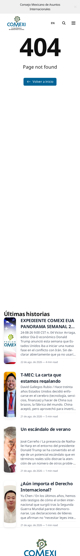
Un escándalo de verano (45, 429)
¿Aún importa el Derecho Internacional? (47, 487)
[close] (75, 7)
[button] (64, 23)
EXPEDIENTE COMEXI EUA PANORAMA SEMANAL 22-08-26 (48, 326)
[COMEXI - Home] (16, 23)
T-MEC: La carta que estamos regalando (41, 378)
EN (53, 23)
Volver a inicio (43, 81)
